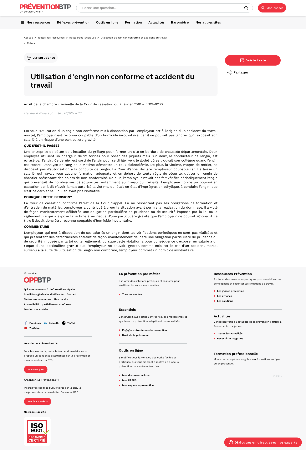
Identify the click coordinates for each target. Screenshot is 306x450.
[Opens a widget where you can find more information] (263, 443)
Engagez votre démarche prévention (144, 330)
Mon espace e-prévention (138, 385)
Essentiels (127, 310)
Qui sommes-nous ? (36, 289)
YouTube (34, 328)
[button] (272, 7)
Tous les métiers (132, 294)
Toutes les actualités (230, 333)
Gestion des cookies (36, 309)
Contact (71, 294)
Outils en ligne (131, 350)
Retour (31, 43)
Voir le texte (256, 60)
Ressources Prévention (233, 274)
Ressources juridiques (82, 37)
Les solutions (225, 301)
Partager (241, 72)
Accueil (28, 37)
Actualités (222, 316)
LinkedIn (54, 323)
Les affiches (224, 296)
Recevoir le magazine (230, 338)
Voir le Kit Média (37, 401)
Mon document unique (135, 375)
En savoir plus (35, 369)
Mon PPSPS (129, 380)
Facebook (35, 323)
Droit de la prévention (135, 335)
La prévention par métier (139, 274)
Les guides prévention (230, 291)
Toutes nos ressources (51, 37)
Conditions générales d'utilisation (44, 294)
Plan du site (60, 299)
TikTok (71, 323)
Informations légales (62, 289)
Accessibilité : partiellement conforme (47, 304)
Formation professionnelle (236, 354)
